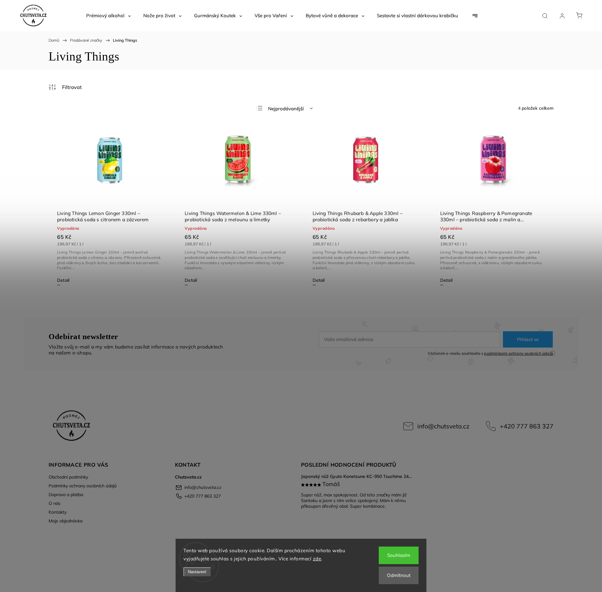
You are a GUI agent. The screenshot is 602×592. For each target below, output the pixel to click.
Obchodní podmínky (68, 477)
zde (317, 559)
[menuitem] (108, 15)
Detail (63, 280)
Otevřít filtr (65, 87)
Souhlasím (398, 555)
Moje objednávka (65, 521)
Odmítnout (398, 575)
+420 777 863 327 (526, 426)
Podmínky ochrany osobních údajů (83, 486)
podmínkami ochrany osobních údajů (518, 353)
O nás (55, 503)
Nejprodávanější (286, 109)
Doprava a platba (66, 494)
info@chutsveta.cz (443, 426)
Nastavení (197, 571)
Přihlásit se (528, 339)
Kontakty (57, 512)
